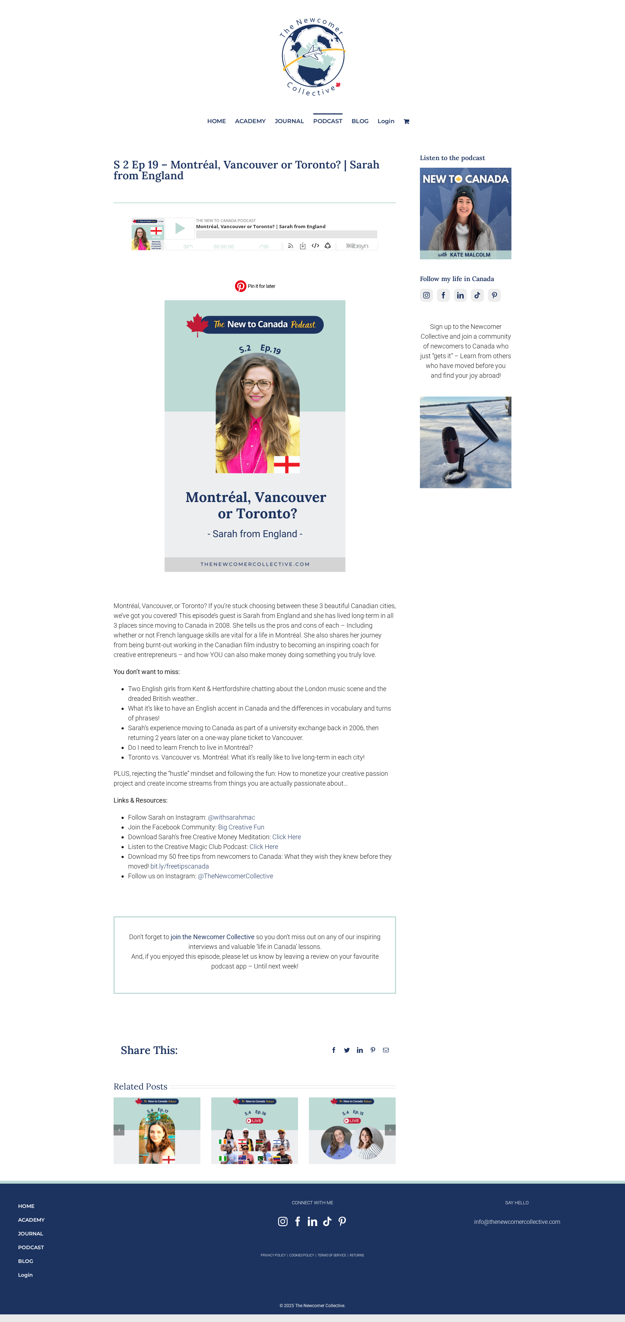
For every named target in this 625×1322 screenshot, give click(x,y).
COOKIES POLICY (301, 1255)
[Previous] (119, 1130)
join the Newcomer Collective (213, 937)
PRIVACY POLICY (273, 1255)
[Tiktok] (477, 295)
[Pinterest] (494, 295)
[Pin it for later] (255, 282)
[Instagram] (426, 295)
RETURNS (357, 1255)
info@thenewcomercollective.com (517, 1221)
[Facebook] (443, 295)
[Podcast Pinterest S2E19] (255, 303)
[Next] (390, 1130)
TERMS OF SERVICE (332, 1255)
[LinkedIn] (460, 295)
